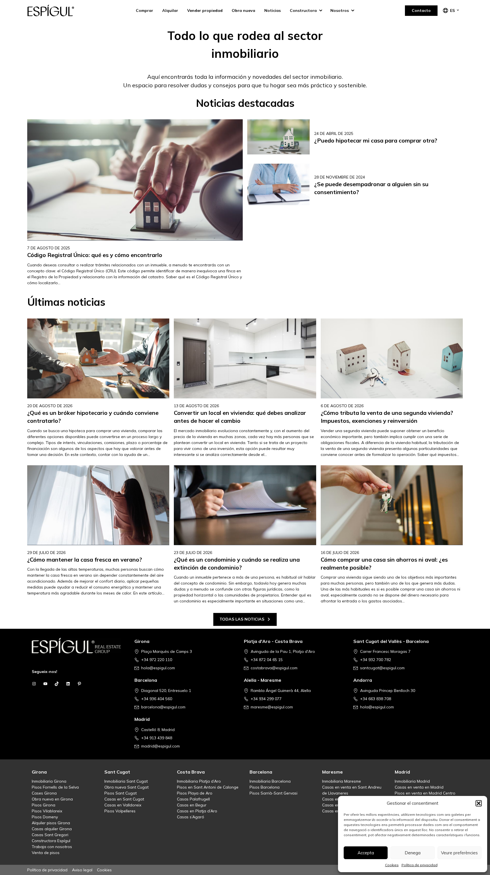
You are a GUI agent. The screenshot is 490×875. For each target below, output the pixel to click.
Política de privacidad (420, 865)
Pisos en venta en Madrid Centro (425, 793)
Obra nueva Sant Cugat (126, 787)
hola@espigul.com (158, 667)
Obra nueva (243, 10)
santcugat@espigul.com (382, 667)
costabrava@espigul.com (274, 667)
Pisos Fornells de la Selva (55, 787)
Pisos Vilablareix (47, 811)
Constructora (303, 10)
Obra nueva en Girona (52, 799)
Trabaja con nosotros (52, 846)
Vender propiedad (205, 10)
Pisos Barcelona (265, 787)
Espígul (55, 10)
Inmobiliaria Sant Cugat (126, 781)
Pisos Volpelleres (120, 811)
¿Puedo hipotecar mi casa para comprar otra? (375, 140)
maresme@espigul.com (272, 707)
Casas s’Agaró (190, 816)
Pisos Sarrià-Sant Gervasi (273, 793)
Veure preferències (459, 852)
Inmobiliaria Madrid (412, 781)
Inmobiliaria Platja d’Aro (199, 781)
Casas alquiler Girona (52, 828)
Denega (413, 852)
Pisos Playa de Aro (194, 793)
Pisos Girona (43, 805)
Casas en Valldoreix (122, 805)
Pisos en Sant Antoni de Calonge (207, 787)
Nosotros (339, 10)
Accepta (366, 852)
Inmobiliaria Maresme (341, 781)
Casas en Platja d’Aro (197, 811)
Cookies (392, 865)
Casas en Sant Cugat (124, 799)
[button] (478, 803)
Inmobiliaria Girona (49, 781)
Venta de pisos (46, 852)
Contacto (421, 10)
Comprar (144, 10)
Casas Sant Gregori (50, 834)
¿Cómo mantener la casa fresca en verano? (84, 559)
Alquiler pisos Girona (51, 822)
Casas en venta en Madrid (419, 787)
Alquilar (170, 10)
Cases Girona (44, 793)
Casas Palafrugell (193, 799)
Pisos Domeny (45, 816)
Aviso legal (82, 869)
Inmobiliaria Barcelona (270, 781)
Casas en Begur (191, 805)
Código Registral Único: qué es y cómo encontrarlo (94, 254)
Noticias (272, 10)
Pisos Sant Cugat (120, 793)
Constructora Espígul (51, 840)
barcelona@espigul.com (163, 707)
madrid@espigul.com (160, 746)
